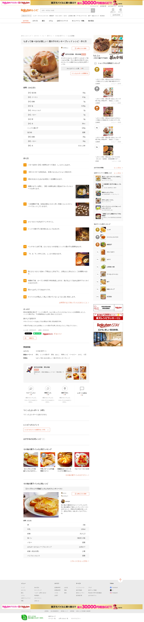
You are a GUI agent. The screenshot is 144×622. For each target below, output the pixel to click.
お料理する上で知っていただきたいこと (73, 302)
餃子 (89, 15)
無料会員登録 (117, 14)
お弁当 (66, 587)
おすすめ (26, 21)
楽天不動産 (79, 590)
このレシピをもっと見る (78, 561)
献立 (43, 21)
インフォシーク (94, 6)
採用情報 (72, 611)
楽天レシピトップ (26, 36)
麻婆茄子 (51, 15)
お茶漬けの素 (71, 15)
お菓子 (56, 595)
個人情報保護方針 (55, 611)
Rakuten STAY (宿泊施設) (95, 593)
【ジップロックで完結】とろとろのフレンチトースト (44, 489)
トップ (23, 587)
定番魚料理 (57, 590)
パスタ (56, 593)
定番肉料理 (57, 587)
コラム (51, 21)
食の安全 (91, 21)
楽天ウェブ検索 (92, 590)
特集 (22, 600)
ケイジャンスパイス (43, 15)
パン (43, 36)
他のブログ (58, 334)
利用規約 (36, 595)
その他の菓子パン (60, 36)
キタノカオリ (58, 15)
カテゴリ (35, 21)
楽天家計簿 (103, 6)
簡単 (65, 590)
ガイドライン (37, 598)
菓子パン (49, 36)
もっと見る (117, 167)
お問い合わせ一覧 (63, 618)
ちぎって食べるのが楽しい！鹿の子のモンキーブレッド (53, 358)
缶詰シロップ (95, 15)
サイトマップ (37, 590)
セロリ (65, 15)
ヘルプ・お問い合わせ (40, 593)
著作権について (64, 611)
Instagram (115, 593)
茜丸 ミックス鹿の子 (42, 354)
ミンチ (35, 15)
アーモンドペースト (82, 15)
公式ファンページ (62, 21)
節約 (65, 593)
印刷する (31, 338)
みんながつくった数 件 (75, 68)
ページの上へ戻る (120, 579)
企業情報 (46, 611)
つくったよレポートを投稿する (80, 73)
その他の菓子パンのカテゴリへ (76, 475)
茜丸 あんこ (55, 354)
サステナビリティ (76, 618)
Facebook (115, 587)
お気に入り (113, 12)
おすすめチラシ (112, 6)
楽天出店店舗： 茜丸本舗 (42, 367)
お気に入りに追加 (81, 48)
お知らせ (36, 600)
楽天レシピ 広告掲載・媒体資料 (83, 611)
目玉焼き (102, 15)
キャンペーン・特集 (78, 21)
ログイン (120, 12)
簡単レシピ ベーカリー (68, 354)
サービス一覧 (52, 618)
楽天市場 (120, 6)
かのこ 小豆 (82, 354)
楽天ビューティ (80, 593)
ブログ (90, 587)
